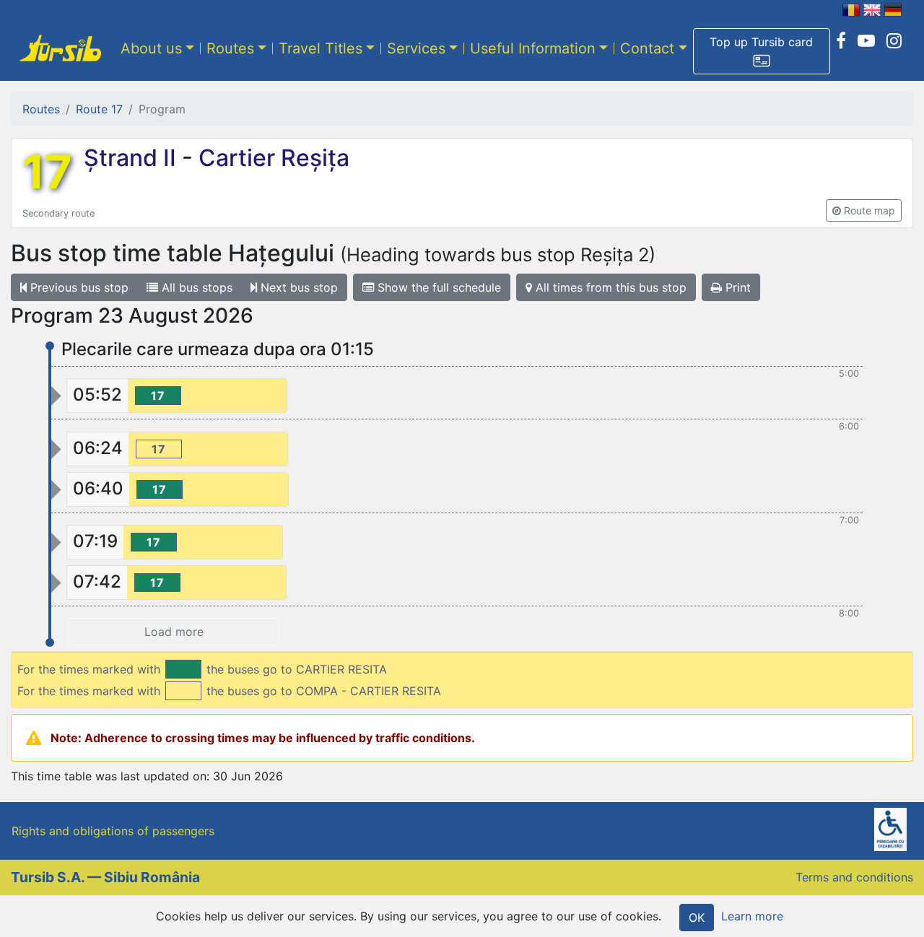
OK (697, 917)
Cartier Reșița (271, 158)
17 (47, 171)
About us (151, 48)
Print (736, 287)
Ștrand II (133, 158)
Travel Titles (320, 48)
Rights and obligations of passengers (113, 831)
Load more (174, 631)
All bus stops (195, 287)
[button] (761, 51)
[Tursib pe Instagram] (894, 41)
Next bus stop (297, 287)
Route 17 (99, 109)
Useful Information (533, 48)
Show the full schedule (437, 287)
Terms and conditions (854, 877)
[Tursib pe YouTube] (866, 41)
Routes (230, 48)
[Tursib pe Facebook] (841, 41)
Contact (647, 48)
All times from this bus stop (609, 287)
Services (416, 48)
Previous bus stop (77, 287)
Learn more (752, 916)
